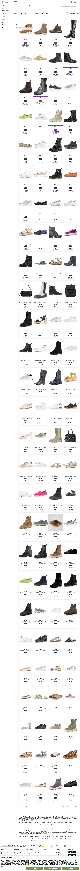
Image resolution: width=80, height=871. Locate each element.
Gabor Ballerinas (22, 838)
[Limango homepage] (5, 1)
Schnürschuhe (51, 828)
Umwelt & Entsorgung (31, 853)
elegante (44, 818)
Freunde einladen (4, 852)
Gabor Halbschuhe (62, 836)
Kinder (3, 21)
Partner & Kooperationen (5, 855)
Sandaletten (46, 816)
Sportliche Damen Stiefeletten (49, 840)
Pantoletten (50, 816)
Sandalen (74, 828)
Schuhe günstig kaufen (25, 833)
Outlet (39, 832)
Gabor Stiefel (47, 832)
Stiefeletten (66, 816)
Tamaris (71, 825)
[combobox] (69, 5)
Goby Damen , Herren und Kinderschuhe (26, 840)
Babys (45, 852)
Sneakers (59, 816)
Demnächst (58, 852)
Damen (3, 22)
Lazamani (56, 832)
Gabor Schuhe (71, 816)
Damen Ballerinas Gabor (30, 838)
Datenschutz (16, 853)
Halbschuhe (40, 840)
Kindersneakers (25, 836)
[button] (76, 1)
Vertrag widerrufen (30, 855)
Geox (63, 825)
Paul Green (58, 825)
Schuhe (35, 840)
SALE (3, 27)
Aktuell (57, 851)
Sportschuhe (56, 828)
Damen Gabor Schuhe (47, 836)
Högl (67, 825)
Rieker (65, 825)
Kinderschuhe (30, 830)
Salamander (54, 825)
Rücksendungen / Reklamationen (33, 852)
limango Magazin (4, 853)
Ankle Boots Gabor (56, 838)
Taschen (23, 825)
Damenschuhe (31, 831)
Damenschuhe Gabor (38, 836)
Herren (3, 24)
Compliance (16, 855)
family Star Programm (5, 851)
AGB (14, 851)
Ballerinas (42, 816)
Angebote (45, 851)
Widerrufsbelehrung (17, 852)
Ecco (61, 825)
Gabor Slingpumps (48, 838)
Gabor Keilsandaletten (40, 838)
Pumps (39, 816)
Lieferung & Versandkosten (32, 851)
